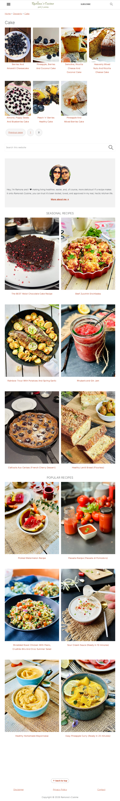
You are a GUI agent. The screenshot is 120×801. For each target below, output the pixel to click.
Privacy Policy (60, 789)
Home (8, 13)
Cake (26, 13)
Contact (101, 789)
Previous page (15, 132)
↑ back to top (60, 780)
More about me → (60, 199)
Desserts (17, 13)
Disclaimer (18, 789)
